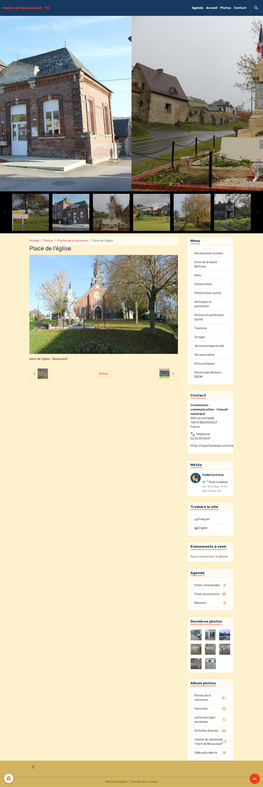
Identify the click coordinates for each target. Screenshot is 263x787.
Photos (225, 8)
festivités (209, 708)
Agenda (197, 8)
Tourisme (200, 328)
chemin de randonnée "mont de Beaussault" (210, 742)
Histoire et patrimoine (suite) (209, 317)
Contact (240, 8)
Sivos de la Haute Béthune (205, 264)
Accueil (211, 8)
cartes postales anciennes (210, 720)
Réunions (209, 603)
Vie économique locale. (209, 346)
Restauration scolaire (208, 253)
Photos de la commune (72, 240)
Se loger (199, 337)
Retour (103, 373)
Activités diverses (209, 730)
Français (204, 519)
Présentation (203, 284)
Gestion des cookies (144, 782)
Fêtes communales (209, 585)
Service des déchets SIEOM (207, 375)
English (203, 528)
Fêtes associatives (209, 594)
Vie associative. (204, 355)
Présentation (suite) (207, 293)
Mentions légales (117, 782)
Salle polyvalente (209, 752)
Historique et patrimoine (203, 304)
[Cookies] (8, 778)
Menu (197, 275)
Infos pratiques (204, 363)
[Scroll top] (255, 779)
